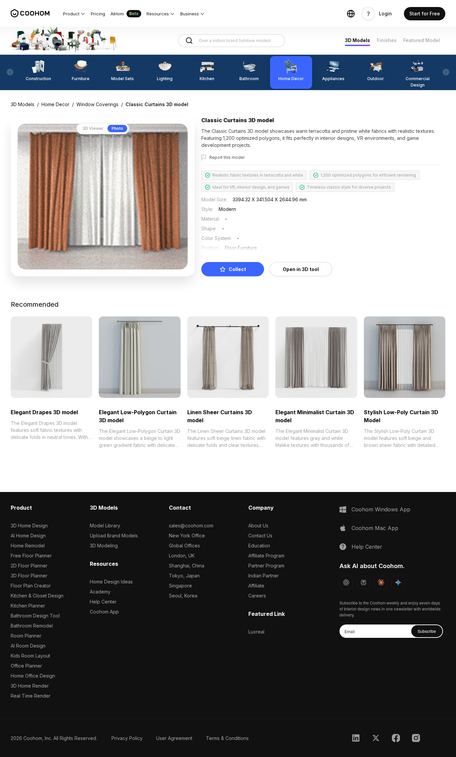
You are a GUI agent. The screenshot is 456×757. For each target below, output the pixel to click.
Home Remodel (28, 545)
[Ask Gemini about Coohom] (398, 582)
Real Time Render (30, 696)
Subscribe (427, 631)
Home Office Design (33, 676)
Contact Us (260, 535)
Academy (100, 591)
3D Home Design (29, 525)
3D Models (357, 40)
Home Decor (55, 104)
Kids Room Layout (30, 656)
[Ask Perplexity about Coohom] (363, 582)
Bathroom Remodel (32, 625)
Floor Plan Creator (31, 585)
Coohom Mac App (375, 528)
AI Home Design (28, 535)
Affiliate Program (266, 555)
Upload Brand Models (114, 535)
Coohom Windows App (381, 509)
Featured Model (421, 40)
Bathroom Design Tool (35, 615)
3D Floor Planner (29, 575)
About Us (258, 525)
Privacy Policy (127, 738)
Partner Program (266, 565)
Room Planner (26, 636)
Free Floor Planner (31, 555)
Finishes (387, 40)
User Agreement (174, 738)
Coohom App (104, 611)
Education (259, 545)
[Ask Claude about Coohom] (381, 582)
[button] (74, 14)
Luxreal (256, 632)
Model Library (105, 525)
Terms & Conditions (227, 738)
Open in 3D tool (301, 269)
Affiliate (256, 585)
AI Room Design (28, 646)
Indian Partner (263, 575)
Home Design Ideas (111, 581)
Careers (257, 595)
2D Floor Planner (29, 565)
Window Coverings (97, 104)
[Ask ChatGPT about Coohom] (346, 582)
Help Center (103, 601)
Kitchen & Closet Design (37, 595)
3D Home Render (30, 686)
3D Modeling (104, 545)
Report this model (226, 157)
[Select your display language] (351, 13)
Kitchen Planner (28, 605)
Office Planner (26, 666)
